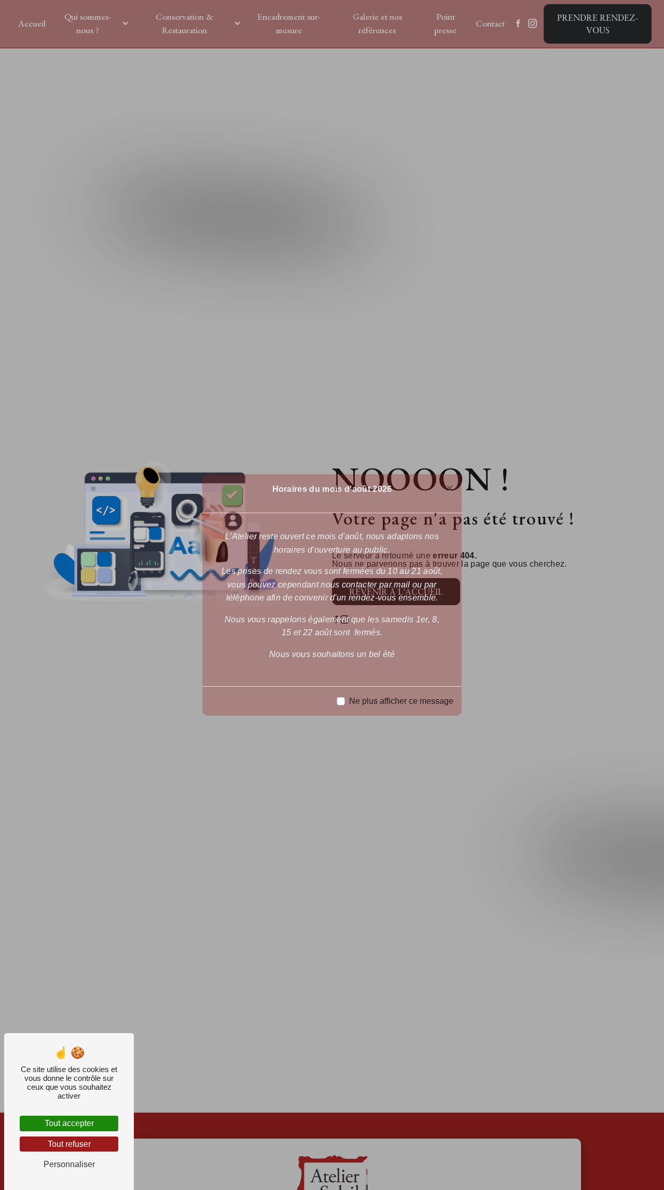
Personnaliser (69, 1164)
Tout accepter (69, 1123)
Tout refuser (69, 1144)
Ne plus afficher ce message (401, 701)
